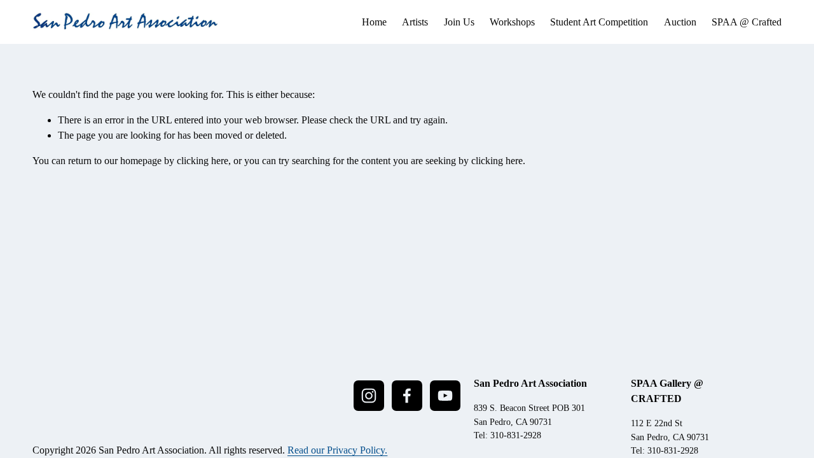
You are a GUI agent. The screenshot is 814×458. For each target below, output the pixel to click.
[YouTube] (445, 395)
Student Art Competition (599, 22)
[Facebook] (407, 395)
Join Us (459, 22)
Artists (415, 22)
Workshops (512, 22)
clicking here (202, 160)
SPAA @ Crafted (747, 22)
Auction (680, 22)
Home (374, 22)
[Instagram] (369, 395)
